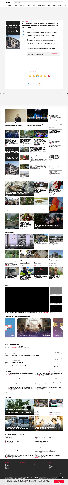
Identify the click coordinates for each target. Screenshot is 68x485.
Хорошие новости (41, 5)
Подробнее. (25, 482)
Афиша (15, 5)
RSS (49, 469)
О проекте (37, 459)
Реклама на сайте (25, 459)
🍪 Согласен (58, 482)
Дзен (50, 468)
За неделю (56, 371)
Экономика (7, 468)
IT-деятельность (43, 459)
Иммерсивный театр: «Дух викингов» (19, 358)
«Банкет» (14, 352)
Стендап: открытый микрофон (18, 362)
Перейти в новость (47, 312)
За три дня (51, 371)
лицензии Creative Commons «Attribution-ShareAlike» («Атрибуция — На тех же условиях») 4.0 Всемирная (48, 478)
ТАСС (44, 35)
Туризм (33, 5)
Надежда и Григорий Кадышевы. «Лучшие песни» (21, 365)
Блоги (29, 5)
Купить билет (56, 346)
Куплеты (54, 5)
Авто (6, 466)
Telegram (50, 464)
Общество (7, 465)
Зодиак (48, 5)
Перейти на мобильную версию (10, 474)
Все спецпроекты (23, 463)
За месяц (61, 371)
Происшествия (22, 5)
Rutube (50, 467)
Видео (65, 5)
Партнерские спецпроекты (24, 464)
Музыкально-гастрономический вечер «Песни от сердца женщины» (25, 355)
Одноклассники (51, 466)
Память (59, 5)
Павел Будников (32, 29)
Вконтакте (51, 463)
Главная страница (37, 463)
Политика (34, 71)
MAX (50, 465)
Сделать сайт (32, 459)
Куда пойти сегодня (37, 464)
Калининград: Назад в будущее (18, 346)
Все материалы (8, 5)
